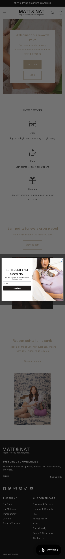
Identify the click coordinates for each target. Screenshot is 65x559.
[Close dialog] (61, 260)
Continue (17, 288)
